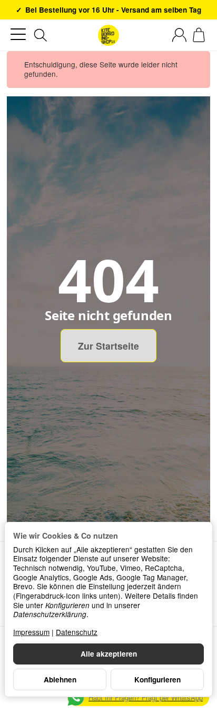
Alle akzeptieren (109, 654)
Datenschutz (76, 632)
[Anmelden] (179, 35)
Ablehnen (60, 680)
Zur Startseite (108, 345)
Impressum (31, 632)
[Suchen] (40, 35)
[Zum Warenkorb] (198, 35)
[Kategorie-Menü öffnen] (18, 34)
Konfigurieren (157, 680)
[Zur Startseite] (108, 35)
